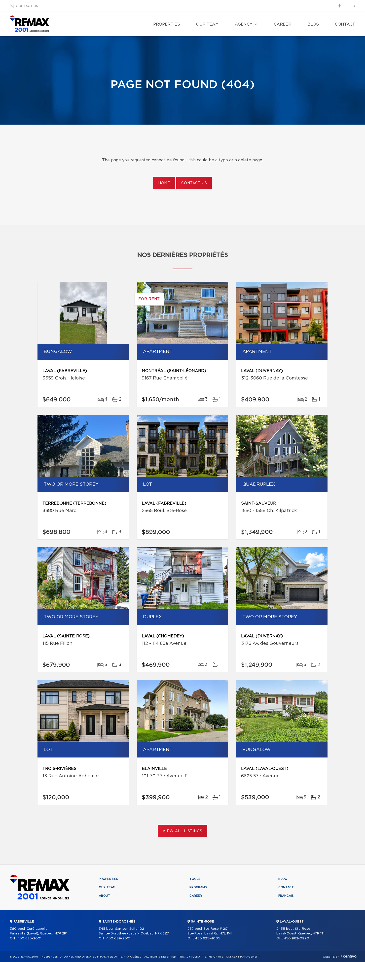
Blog (313, 24)
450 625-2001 (29, 938)
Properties (166, 24)
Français (286, 895)
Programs (198, 887)
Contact (345, 24)
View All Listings (182, 831)
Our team (207, 24)
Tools (194, 878)
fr (353, 6)
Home (164, 183)
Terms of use (213, 957)
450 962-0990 (296, 938)
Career (282, 24)
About (104, 895)
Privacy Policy (190, 957)
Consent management (243, 957)
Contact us (27, 6)
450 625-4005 (207, 938)
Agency (243, 24)
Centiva (349, 956)
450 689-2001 (118, 938)
